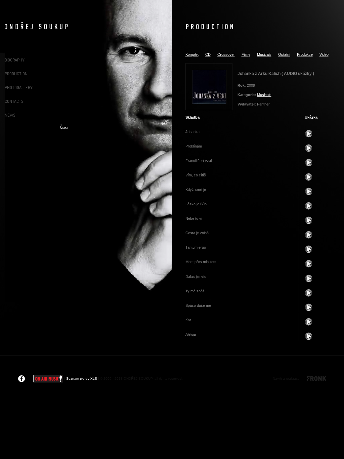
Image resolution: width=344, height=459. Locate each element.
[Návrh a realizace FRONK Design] (313, 378)
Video (324, 54)
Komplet (192, 54)
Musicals (264, 54)
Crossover (226, 54)
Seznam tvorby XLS (81, 378)
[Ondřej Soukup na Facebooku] (21, 378)
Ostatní (284, 54)
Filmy (246, 54)
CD (208, 54)
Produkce (305, 54)
